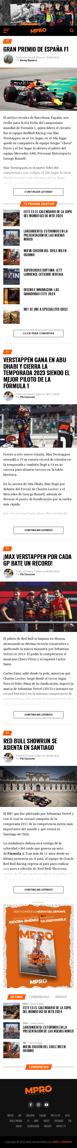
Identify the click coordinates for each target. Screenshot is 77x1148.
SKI (69, 1121)
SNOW (19, 1126)
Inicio (10, 1115)
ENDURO (30, 1115)
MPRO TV (61, 1126)
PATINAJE (58, 1121)
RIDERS (48, 1126)
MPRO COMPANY (62, 1141)
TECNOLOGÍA (33, 1126)
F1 (28, 1121)
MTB (67, 1115)
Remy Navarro (28, 60)
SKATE (46, 1121)
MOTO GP (55, 1115)
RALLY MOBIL (16, 1121)
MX (19, 1115)
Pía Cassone (27, 397)
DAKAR (42, 1115)
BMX (36, 1121)
